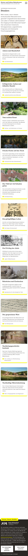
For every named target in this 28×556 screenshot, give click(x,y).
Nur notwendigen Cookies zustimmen (6, 549)
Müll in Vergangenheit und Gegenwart (14, 393)
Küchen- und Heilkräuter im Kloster (13, 128)
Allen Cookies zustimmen (20, 548)
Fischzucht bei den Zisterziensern (12, 161)
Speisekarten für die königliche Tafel (13, 292)
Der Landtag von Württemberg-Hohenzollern (12, 359)
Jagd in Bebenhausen (9, 259)
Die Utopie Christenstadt (10, 228)
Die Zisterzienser (8, 61)
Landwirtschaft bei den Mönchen (12, 95)
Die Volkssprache (8, 323)
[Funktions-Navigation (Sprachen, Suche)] (26, 3)
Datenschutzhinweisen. (6, 537)
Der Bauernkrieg (8, 196)
